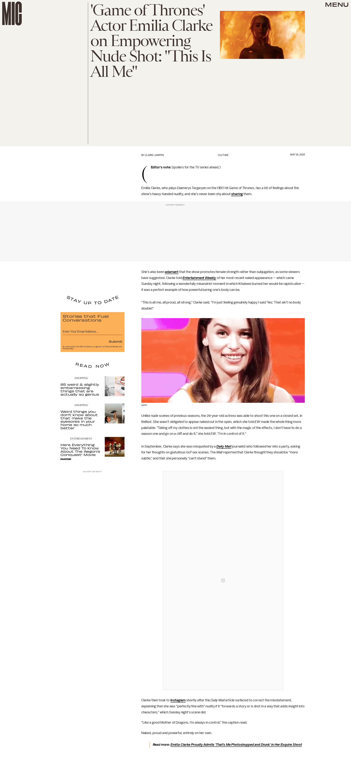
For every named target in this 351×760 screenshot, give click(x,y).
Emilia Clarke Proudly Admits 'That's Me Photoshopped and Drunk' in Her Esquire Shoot (236, 744)
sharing (237, 194)
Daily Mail (223, 446)
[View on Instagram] (223, 580)
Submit (115, 341)
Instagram (178, 700)
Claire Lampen (154, 155)
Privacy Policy (68, 349)
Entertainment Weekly (199, 278)
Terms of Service (111, 347)
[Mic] (12, 13)
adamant (171, 272)
